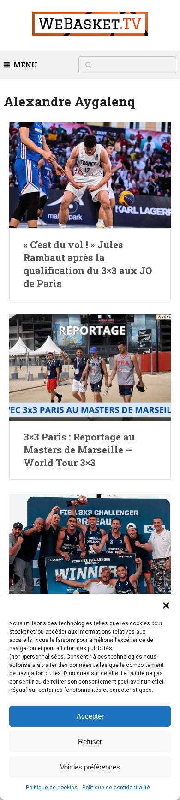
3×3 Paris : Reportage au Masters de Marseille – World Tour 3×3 (79, 450)
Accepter (90, 716)
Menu (25, 64)
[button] (166, 605)
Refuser (90, 741)
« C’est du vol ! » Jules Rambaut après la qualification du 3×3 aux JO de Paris (88, 263)
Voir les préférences (90, 767)
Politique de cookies (52, 787)
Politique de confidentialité (116, 787)
